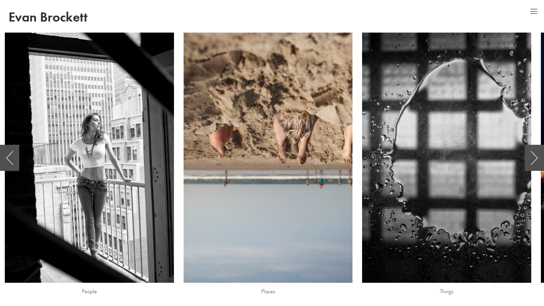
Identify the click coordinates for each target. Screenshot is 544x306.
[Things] (446, 158)
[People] (89, 158)
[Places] (268, 158)
